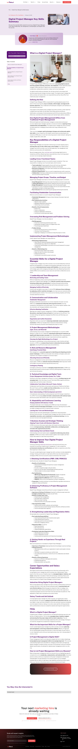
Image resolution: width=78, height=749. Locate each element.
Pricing (39, 2)
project (48, 270)
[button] (26, 2)
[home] (11, 2)
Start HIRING (67, 2)
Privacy (48, 746)
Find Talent (27, 746)
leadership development (46, 444)
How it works (32, 746)
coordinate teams (48, 152)
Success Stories (45, 2)
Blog (9, 9)
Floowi (63, 741)
